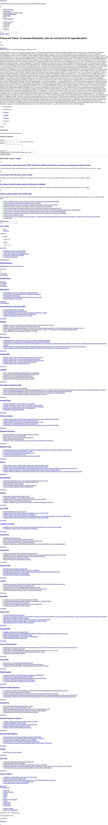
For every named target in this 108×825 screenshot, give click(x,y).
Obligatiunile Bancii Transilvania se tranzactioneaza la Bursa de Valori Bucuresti (24, 710)
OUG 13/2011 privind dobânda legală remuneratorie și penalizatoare (21, 373)
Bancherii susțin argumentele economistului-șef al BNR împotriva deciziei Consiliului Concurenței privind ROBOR (35, 213)
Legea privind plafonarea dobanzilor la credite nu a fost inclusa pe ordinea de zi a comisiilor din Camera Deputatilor (34, 393)
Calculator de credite (7, 524)
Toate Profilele (4, 275)
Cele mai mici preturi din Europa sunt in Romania (16, 692)
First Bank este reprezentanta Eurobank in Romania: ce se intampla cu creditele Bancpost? (27, 601)
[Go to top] (0, 824)
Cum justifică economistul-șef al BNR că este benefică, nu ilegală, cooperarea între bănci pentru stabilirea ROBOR (35, 211)
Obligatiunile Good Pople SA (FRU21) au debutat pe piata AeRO (20, 712)
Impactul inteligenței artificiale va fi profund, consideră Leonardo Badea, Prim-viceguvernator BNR (31, 205)
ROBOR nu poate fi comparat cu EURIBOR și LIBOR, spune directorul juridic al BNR (28, 206)
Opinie (7, 34)
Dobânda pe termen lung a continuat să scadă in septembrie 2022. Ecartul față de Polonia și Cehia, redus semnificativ (34, 544)
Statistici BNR (5, 354)
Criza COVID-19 (6, 774)
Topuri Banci (4, 289)
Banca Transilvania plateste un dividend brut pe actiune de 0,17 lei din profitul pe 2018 (26, 709)
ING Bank (3, 758)
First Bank (3, 596)
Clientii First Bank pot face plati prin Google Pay (16, 602)
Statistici (3, 493)
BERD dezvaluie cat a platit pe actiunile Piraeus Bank (17, 635)
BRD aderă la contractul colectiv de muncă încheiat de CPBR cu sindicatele (23, 406)
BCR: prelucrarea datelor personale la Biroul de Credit (17, 451)
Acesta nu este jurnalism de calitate (14, 215)
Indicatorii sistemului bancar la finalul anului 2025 (16, 363)
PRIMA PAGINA (8, 9)
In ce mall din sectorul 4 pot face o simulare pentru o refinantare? (20, 528)
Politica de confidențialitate (10, 810)
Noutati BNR (7, 802)
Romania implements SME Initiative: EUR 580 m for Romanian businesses (23, 664)
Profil (4, 798)
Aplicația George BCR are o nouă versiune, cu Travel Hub (19, 403)
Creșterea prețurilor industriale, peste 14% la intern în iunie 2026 (21, 420)
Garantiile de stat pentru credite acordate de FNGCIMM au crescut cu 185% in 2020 (25, 513)
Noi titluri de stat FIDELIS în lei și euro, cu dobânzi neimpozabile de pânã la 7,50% (25, 480)
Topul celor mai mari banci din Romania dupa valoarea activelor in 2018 (22, 297)
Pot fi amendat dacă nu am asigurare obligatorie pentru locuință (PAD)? (22, 737)
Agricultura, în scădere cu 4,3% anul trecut (14, 723)
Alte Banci (6, 231)
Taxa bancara (5, 337)
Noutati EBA (4, 550)
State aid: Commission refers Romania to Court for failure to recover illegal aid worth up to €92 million (30, 693)
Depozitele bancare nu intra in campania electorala (16, 575)
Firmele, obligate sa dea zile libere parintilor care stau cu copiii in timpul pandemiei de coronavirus (29, 780)
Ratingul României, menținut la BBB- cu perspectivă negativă (19, 485)
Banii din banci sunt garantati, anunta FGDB (15, 569)
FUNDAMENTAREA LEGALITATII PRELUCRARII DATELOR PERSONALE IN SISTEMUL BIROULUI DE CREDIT (37, 450)
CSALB (2, 581)
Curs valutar (4, 226)
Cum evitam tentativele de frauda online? (14, 763)
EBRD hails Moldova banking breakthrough (15, 638)
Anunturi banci (5, 400)
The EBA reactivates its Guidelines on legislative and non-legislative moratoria (24, 556)
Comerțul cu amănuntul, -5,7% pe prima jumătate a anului (18, 497)
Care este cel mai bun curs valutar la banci (14, 251)
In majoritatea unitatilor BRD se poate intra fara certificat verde (20, 777)
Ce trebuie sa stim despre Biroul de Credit (14, 454)
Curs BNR (6, 26)
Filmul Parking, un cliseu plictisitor (12, 752)
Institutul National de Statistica (10, 718)
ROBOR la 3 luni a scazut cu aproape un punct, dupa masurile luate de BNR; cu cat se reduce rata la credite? (32, 527)
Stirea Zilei (6, 790)
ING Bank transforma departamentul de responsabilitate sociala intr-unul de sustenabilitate (27, 768)
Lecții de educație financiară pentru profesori (15, 311)
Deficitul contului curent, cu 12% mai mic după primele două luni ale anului (23, 360)
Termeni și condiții (8, 808)
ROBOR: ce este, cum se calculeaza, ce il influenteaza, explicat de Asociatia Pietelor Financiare (28, 325)
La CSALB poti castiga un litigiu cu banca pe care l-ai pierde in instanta (22, 590)
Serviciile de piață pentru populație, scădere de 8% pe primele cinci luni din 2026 (24, 499)
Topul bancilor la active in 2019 (11, 295)
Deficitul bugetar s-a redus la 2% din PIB (14, 436)
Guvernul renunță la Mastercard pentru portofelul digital (18, 487)
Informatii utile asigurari (8, 734)
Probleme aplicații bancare (10, 799)
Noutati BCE (4, 535)
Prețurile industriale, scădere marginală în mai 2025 (17, 726)
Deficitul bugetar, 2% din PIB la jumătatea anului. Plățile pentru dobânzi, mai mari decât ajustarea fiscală (31, 425)
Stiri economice (5, 477)
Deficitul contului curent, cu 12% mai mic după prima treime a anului (21, 359)
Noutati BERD (5, 629)
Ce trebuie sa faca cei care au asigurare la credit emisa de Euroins (20, 599)
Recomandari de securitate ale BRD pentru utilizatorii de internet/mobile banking (24, 678)
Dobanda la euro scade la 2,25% (12, 538)
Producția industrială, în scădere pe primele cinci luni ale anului (20, 724)
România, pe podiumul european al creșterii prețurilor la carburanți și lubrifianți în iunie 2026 (28, 502)
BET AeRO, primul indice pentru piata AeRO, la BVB (18, 706)
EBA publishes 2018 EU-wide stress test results (16, 558)
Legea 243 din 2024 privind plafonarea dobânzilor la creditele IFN (21, 374)
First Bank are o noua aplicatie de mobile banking (16, 605)
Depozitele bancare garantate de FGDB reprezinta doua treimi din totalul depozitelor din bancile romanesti (31, 572)
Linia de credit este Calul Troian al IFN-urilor (16, 194)
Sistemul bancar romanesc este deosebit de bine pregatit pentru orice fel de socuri (24, 588)
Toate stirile (3, 301)
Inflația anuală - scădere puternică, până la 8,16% (16, 496)
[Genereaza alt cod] (10, 152)
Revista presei (7, 804)
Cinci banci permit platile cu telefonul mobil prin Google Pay (19, 681)
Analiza (5, 795)
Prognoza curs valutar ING (10, 257)
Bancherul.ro (3, 48)
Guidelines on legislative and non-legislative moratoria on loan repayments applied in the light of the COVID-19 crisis (34, 555)
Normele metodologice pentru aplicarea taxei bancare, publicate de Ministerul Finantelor (26, 340)
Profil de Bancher (6, 263)
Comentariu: (3, 150)
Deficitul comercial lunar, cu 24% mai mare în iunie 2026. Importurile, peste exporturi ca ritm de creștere (31, 419)
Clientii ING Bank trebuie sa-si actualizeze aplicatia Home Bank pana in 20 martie (25, 764)
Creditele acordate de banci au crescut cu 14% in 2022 (17, 315)
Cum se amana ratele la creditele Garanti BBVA (16, 783)
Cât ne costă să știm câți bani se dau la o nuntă (16, 175)
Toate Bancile (3, 286)
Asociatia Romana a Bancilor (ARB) (12, 306)
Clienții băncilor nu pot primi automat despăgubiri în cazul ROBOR (23, 203)
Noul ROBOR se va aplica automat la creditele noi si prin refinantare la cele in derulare (26, 342)
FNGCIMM (4, 508)
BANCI (2, 34)
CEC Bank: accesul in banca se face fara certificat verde (18, 781)
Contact (6, 221)
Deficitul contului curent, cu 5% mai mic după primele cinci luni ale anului (23, 357)
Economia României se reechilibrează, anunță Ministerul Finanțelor (21, 434)
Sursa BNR (3, 248)
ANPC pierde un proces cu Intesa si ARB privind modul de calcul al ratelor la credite (26, 465)
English (2, 221)
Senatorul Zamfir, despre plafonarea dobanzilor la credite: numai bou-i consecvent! (25, 394)
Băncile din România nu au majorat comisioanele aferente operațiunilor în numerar (25, 312)
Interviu (5, 793)
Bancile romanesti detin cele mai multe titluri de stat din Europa (20, 553)
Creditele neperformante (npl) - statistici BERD (15, 632)
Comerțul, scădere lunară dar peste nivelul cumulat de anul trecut (20, 721)
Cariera (5, 801)
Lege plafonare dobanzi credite (10, 385)
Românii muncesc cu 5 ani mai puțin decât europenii (17, 500)
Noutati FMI (4, 612)
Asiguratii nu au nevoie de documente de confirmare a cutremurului (21, 741)
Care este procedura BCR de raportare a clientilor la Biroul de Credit (21, 456)
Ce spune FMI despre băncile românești (13, 615)
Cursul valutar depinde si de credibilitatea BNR (16, 254)
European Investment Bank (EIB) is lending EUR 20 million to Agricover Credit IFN (26, 666)
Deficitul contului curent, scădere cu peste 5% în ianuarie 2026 (20, 362)
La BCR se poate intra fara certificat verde (14, 778)
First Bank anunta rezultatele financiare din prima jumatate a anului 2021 (22, 604)
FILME (2, 749)
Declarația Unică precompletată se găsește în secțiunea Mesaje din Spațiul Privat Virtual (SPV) (28, 440)
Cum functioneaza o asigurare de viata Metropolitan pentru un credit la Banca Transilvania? (27, 743)
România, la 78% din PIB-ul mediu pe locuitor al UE (17, 727)
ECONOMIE (7, 16)
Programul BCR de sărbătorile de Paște (13, 409)
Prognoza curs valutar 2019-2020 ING (13, 255)
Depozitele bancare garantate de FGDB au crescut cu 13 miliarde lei (21, 570)
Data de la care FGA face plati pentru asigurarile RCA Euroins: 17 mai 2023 (23, 738)
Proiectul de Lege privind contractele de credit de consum (18, 377)
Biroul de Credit (5, 447)
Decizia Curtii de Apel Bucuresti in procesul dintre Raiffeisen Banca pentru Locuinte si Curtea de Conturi (31, 470)
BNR (4, 229)
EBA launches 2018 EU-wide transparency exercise (17, 559)
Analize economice (6, 416)
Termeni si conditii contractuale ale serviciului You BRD (18, 676)
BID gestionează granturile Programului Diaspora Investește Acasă (21, 482)
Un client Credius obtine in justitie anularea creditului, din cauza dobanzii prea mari (25, 467)
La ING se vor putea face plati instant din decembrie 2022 (18, 761)
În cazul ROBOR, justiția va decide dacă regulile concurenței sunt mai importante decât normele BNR (32, 201)
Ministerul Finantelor (7, 431)
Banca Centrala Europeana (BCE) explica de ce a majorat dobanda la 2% (22, 541)
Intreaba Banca (7, 11)
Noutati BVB (4, 703)
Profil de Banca (5, 278)
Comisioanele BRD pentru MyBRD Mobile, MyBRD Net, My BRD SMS (23, 675)
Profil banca (6, 24)
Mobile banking (5, 672)
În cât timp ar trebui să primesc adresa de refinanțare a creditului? (23, 184)
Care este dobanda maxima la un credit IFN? (15, 388)
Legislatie (3, 370)
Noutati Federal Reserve (8, 644)
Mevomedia (3, 821)
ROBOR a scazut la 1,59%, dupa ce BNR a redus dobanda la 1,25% (21, 326)
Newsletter (6, 29)
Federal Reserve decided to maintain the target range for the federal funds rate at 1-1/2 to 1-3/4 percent (30, 650)
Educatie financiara (8, 792)
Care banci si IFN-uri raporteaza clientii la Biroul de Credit (19, 453)
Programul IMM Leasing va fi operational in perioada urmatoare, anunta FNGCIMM (26, 517)
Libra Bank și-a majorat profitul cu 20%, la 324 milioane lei (19, 408)
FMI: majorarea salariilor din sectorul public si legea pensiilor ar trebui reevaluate (24, 621)
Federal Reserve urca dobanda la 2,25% (14, 649)
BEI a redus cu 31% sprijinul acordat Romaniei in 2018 (18, 663)
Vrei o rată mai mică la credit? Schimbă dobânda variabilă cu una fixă (21, 587)
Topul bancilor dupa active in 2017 (12, 298)
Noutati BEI (4, 659)
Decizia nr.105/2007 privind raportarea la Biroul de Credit (18, 379)
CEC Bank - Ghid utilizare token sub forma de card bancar (19, 679)
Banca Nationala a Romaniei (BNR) (13, 13)
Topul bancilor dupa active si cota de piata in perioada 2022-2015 (20, 292)
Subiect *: (2, 143)
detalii (99, 168)
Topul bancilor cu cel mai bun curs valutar (14, 252)
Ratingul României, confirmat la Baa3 (13, 484)
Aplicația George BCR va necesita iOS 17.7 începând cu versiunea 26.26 (22, 405)
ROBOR (3, 322)
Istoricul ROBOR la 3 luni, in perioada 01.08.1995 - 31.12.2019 (20, 331)
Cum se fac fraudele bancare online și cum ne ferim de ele (18, 585)
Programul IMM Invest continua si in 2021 (14, 511)
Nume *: (2, 140)
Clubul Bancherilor (8, 19)
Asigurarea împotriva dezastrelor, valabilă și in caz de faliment (19, 740)
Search (5, 28)
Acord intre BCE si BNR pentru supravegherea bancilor (18, 539)
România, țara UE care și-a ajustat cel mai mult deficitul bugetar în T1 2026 (23, 422)
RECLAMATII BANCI (9, 14)
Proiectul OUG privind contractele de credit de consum (18, 376)
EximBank (3, 283)
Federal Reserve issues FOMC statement (14, 653)
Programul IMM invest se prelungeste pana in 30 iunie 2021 (19, 514)
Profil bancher (7, 23)
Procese (2, 462)
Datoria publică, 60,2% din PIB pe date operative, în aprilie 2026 (20, 423)
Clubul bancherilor (8, 21)
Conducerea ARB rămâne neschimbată (13, 309)
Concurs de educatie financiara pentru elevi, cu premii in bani (19, 314)
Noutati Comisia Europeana (9, 687)
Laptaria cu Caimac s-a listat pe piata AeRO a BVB (17, 707)
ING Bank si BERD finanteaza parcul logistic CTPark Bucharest (20, 636)
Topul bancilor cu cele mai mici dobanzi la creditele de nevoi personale (22, 294)
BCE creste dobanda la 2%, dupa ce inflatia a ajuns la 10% (19, 542)
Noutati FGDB (5, 565)
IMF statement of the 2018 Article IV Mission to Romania (18, 622)
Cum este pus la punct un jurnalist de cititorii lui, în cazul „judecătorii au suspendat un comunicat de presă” (33, 208)
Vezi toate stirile (7, 218)
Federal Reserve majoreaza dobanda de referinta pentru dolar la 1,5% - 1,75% (24, 652)
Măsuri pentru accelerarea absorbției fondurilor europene (18, 437)
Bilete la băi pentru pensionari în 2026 (13, 439)
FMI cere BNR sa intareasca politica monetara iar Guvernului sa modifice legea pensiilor (26, 619)
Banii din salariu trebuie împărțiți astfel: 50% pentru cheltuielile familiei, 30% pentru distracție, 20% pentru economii (34, 584)
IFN (4, 17)
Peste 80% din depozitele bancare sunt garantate (16, 573)
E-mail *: (2, 141)
